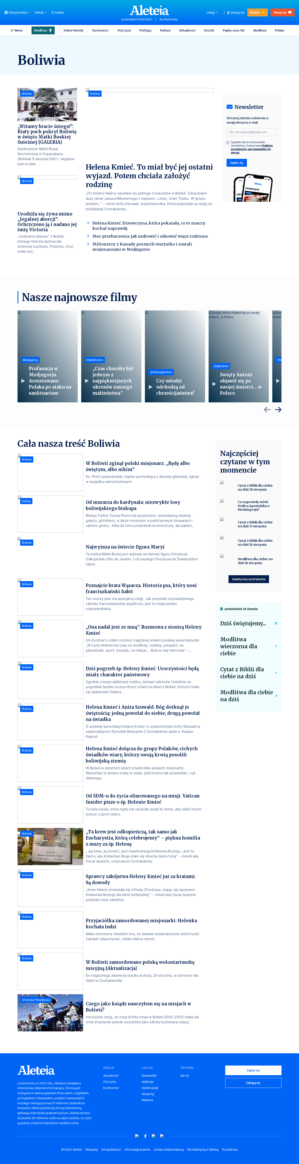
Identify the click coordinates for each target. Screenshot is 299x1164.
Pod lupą (145, 30)
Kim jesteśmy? (111, 1150)
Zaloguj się (237, 12)
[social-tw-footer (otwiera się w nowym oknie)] (154, 1136)
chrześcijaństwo (161, 372)
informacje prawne (137, 1150)
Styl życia (124, 30)
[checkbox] (228, 142)
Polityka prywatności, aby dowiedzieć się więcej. (252, 149)
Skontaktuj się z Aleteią (202, 1150)
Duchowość (100, 30)
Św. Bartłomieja (168, 19)
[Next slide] (278, 409)
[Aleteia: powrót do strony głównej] (149, 10)
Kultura (165, 30)
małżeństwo (94, 360)
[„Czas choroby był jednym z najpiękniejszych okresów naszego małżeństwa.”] (111, 356)
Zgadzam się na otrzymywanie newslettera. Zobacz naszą (252, 147)
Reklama (147, 1100)
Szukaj (59, 12)
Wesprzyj (280, 12)
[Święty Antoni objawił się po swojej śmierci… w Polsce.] (239, 356)
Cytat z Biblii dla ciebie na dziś (242, 673)
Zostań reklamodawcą (169, 1150)
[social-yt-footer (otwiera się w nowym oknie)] (137, 1136)
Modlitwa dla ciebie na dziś (246, 696)
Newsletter (149, 1076)
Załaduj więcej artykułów (249, 579)
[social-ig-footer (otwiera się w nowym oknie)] (162, 1136)
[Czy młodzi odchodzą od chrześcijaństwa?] (175, 356)
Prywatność (230, 1150)
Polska (279, 30)
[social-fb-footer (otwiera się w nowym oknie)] (145, 1136)
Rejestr (255, 12)
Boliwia (95, 94)
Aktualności (187, 30)
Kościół (209, 30)
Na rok (184, 1076)
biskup (26, 501)
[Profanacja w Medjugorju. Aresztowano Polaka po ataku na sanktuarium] (48, 356)
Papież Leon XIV (234, 30)
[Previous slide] (267, 409)
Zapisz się (236, 163)
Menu (19, 30)
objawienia (221, 366)
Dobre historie (73, 30)
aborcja (27, 181)
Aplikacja (147, 1082)
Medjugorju (30, 360)
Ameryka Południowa (36, 1000)
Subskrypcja (150, 1088)
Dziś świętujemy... (243, 623)
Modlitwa (40, 30)
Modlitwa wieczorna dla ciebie (238, 646)
